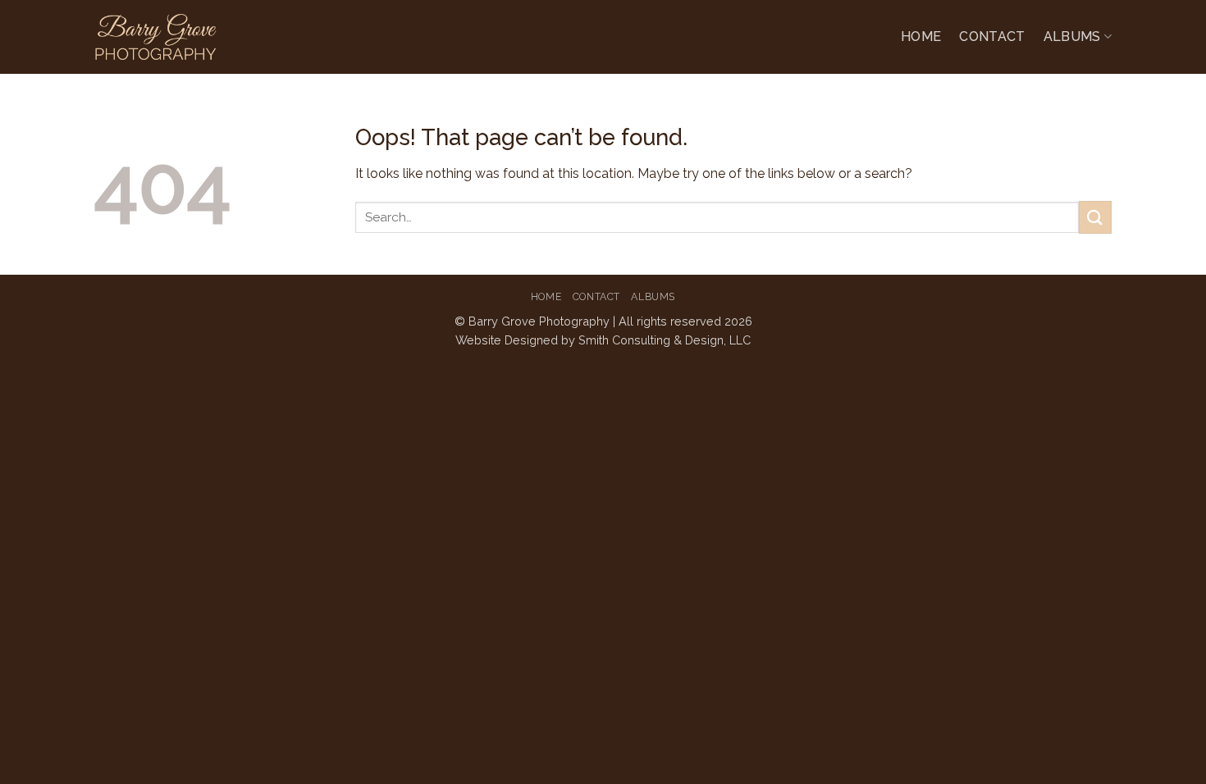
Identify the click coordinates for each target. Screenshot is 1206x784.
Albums (1072, 36)
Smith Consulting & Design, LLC (664, 340)
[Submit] (1095, 217)
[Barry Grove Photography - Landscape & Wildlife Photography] (193, 37)
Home (921, 36)
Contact (992, 36)
